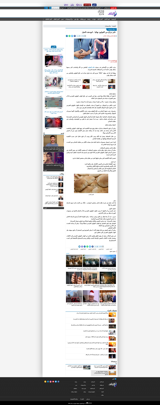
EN (47, 8)
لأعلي (113, 379)
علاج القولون (91, 67)
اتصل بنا (82, 399)
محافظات (75, 388)
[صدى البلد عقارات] (72, 5)
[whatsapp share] (69, 36)
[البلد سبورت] (87, 5)
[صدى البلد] (112, 13)
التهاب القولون (109, 249)
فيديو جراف (84, 388)
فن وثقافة (83, 19)
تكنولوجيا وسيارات (91, 391)
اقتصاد (102, 391)
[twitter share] (72, 36)
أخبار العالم (57, 19)
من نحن (88, 399)
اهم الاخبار (107, 19)
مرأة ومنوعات (69, 19)
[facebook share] (75, 36)
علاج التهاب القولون (92, 249)
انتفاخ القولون (83, 249)
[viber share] (82, 247)
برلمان (85, 391)
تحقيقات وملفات (74, 391)
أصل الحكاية (49, 19)
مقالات (102, 395)
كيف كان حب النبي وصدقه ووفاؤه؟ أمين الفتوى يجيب (85, 8)
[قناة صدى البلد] (94, 5)
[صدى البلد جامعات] (79, 5)
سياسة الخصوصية (74, 399)
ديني (62, 19)
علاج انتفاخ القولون (74, 249)
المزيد (45, 170)
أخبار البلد (100, 19)
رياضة (88, 19)
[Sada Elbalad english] (66, 5)
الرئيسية (114, 19)
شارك (78, 35)
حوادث (94, 19)
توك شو (76, 19)
